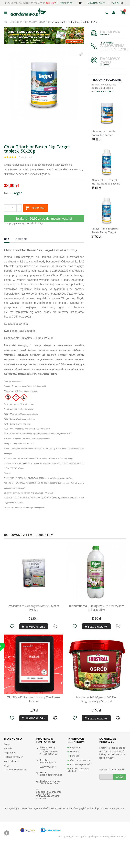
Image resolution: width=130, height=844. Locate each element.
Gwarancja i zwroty (80, 760)
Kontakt (8, 748)
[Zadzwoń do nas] (106, 12)
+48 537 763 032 (48, 767)
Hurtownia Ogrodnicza (15, 769)
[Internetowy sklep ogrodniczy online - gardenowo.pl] (28, 12)
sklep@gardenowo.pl (51, 774)
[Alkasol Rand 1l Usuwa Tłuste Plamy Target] (107, 210)
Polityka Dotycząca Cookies (78, 769)
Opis (6, 239)
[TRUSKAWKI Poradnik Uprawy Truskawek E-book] (33, 664)
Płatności (74, 755)
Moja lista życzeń (97, 3)
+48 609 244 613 (48, 762)
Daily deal (80, 2)
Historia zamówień (13, 756)
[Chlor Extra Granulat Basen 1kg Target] (107, 113)
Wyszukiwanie (11, 761)
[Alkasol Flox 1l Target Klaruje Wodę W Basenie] (107, 162)
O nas (7, 744)
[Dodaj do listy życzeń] (12, 626)
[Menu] (5, 12)
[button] (81, 54)
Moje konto (66, 3)
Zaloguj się (117, 3)
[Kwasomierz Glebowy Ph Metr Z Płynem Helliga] (33, 572)
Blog (6, 765)
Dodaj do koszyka (97, 718)
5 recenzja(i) (25, 157)
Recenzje (21, 239)
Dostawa (74, 751)
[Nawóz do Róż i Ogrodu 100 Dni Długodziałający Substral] (96, 664)
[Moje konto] (113, 12)
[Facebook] (6, 833)
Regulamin (75, 747)
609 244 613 (51, 3)
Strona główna (6, 21)
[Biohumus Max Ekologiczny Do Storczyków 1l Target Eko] (96, 572)
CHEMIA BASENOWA (35, 21)
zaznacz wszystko (104, 91)
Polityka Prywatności (80, 764)
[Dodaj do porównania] (55, 626)
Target (17, 193)
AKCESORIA (16, 21)
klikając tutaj (118, 808)
